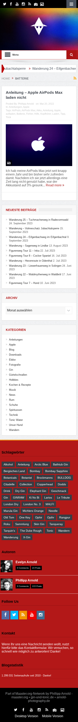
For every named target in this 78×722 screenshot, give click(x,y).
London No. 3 (32, 504)
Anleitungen (15, 107)
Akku (39, 110)
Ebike (12, 359)
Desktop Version (26, 716)
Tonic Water (16, 419)
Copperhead (45, 484)
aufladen (10, 113)
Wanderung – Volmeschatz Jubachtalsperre (34, 228)
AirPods (16, 110)
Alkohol (8, 464)
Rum (11, 399)
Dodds (62, 484)
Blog (11, 349)
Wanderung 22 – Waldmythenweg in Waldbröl (35, 274)
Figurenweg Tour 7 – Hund (24, 283)
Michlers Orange (33, 510)
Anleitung (48, 110)
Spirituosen (15, 409)
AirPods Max (28, 110)
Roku (7, 524)
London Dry (11, 504)
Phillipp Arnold (26, 103)
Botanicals (10, 477)
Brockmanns (45, 477)
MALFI (50, 504)
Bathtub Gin (60, 464)
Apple (26, 107)
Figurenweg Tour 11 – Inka (24, 250)
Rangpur (64, 517)
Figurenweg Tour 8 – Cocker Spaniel (30, 255)
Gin (11, 369)
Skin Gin (39, 524)
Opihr (50, 517)
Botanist (27, 477)
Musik (12, 389)
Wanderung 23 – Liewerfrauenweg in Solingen (35, 265)
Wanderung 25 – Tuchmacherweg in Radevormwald (38, 219)
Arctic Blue (41, 464)
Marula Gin (11, 510)
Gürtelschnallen (18, 374)
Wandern (14, 429)
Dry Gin (20, 491)
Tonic (50, 530)
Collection (26, 484)
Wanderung (11, 537)
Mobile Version (52, 716)
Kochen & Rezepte (20, 384)
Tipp (62, 113)
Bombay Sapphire (56, 471)
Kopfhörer (45, 113)
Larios (48, 497)
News (12, 394)
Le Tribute (63, 497)
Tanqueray (56, 524)
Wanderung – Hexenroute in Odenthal (30, 260)
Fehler (29, 113)
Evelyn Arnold (26, 562)
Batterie (21, 113)
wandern (64, 530)
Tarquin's (9, 530)
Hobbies (13, 379)
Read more (54, 185)
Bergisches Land (14, 471)
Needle (53, 510)
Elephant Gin (38, 491)
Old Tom (9, 517)
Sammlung (22, 524)
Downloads (15, 354)
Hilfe (36, 113)
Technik (13, 414)
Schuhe (13, 404)
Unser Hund (16, 424)
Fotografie (15, 364)
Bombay (35, 471)
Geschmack (58, 491)
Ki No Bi (34, 497)
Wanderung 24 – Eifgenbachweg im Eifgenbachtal (37, 237)
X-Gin (26, 537)
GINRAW (18, 497)
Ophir (38, 517)
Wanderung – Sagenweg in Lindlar (28, 245)
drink (7, 491)
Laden (55, 113)
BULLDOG (64, 477)
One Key (24, 517)
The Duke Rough (31, 530)
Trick (8, 117)
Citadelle (9, 484)
